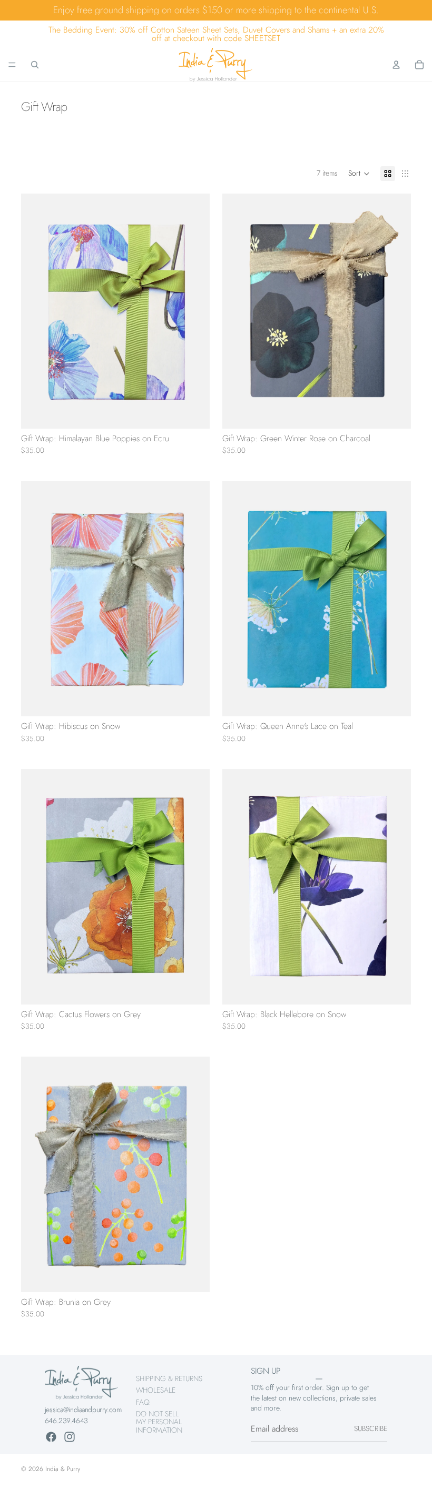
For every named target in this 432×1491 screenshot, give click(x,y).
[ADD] (193, 412)
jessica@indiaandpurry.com (83, 1409)
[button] (359, 173)
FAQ (143, 1401)
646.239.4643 (66, 1420)
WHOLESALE (155, 1390)
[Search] (34, 64)
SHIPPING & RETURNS (169, 1378)
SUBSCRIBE (370, 1428)
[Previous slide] (37, 310)
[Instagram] (69, 1437)
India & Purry (62, 1469)
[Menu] (12, 65)
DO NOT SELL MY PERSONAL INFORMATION (159, 1421)
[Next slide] (194, 310)
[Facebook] (51, 1437)
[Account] (396, 64)
